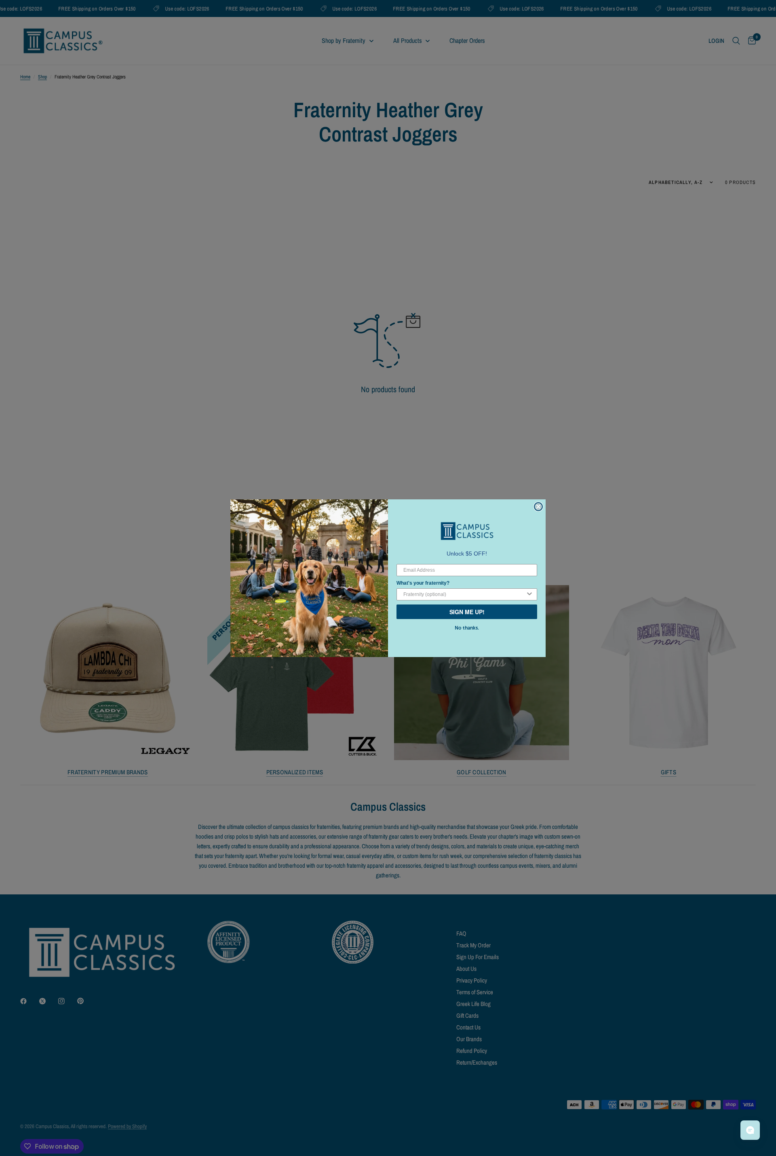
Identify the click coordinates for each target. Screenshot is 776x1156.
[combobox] (464, 594)
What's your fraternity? (422, 583)
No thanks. (467, 628)
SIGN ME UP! (467, 612)
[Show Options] (529, 594)
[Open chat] (750, 1130)
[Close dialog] (538, 507)
